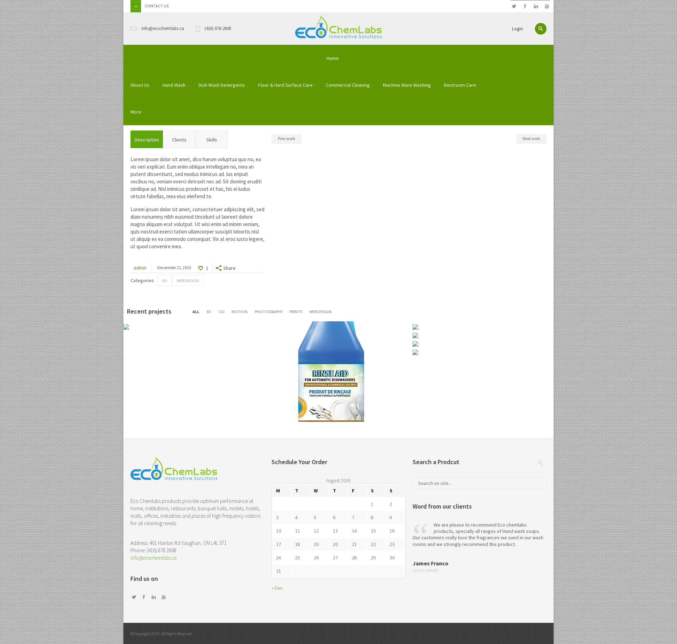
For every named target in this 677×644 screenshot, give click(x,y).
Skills (211, 139)
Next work (531, 138)
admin (140, 268)
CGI (221, 311)
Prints (295, 311)
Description (147, 139)
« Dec (277, 588)
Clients (179, 139)
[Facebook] (525, 6)
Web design (188, 280)
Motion (240, 311)
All (196, 311)
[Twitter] (514, 6)
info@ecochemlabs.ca (153, 557)
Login (517, 29)
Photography (268, 311)
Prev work (286, 138)
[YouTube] (546, 6)
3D (164, 280)
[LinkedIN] (535, 6)
